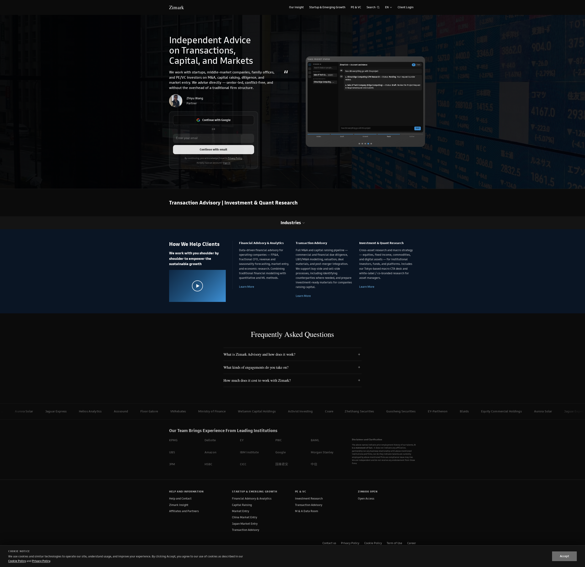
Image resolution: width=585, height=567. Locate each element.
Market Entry (240, 511)
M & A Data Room (306, 511)
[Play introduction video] (197, 286)
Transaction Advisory (245, 530)
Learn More (246, 286)
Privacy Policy (235, 158)
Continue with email (213, 149)
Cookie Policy (373, 543)
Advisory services (374, 121)
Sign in (226, 162)
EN (387, 7)
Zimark (176, 7)
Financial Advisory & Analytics (251, 498)
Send (417, 128)
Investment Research (309, 498)
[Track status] (368, 143)
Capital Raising (242, 505)
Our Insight (296, 7)
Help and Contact (180, 498)
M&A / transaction (348, 121)
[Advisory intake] (362, 143)
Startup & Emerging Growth (327, 7)
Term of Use (394, 543)
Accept (564, 556)
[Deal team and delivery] (371, 143)
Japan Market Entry (245, 523)
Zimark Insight (178, 505)
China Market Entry (244, 517)
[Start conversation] (359, 143)
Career (411, 543)
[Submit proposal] (365, 143)
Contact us (329, 543)
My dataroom (403, 121)
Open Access (366, 498)
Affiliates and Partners (184, 511)
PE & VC (356, 7)
